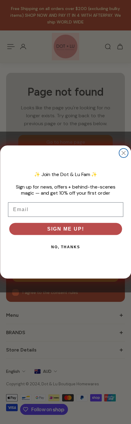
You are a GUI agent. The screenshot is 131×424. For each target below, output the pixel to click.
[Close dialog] (123, 152)
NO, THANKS (65, 247)
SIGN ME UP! (65, 228)
